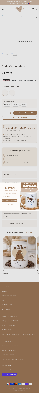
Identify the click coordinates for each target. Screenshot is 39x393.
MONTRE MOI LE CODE (9, 200)
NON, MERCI (10, 204)
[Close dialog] (37, 184)
